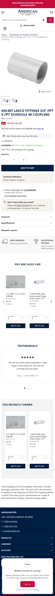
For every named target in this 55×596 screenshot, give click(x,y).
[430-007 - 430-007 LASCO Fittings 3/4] (5, 100)
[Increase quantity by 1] (24, 160)
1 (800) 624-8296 (10, 521)
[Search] (50, 20)
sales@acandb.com (11, 531)
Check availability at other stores (15, 196)
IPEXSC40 (8, 141)
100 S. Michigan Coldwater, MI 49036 (17, 516)
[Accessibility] (5, 28)
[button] (43, 20)
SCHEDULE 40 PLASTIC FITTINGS (23, 35)
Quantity (5, 154)
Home (4, 35)
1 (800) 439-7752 (10, 526)
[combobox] (24, 20)
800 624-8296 (23, 205)
